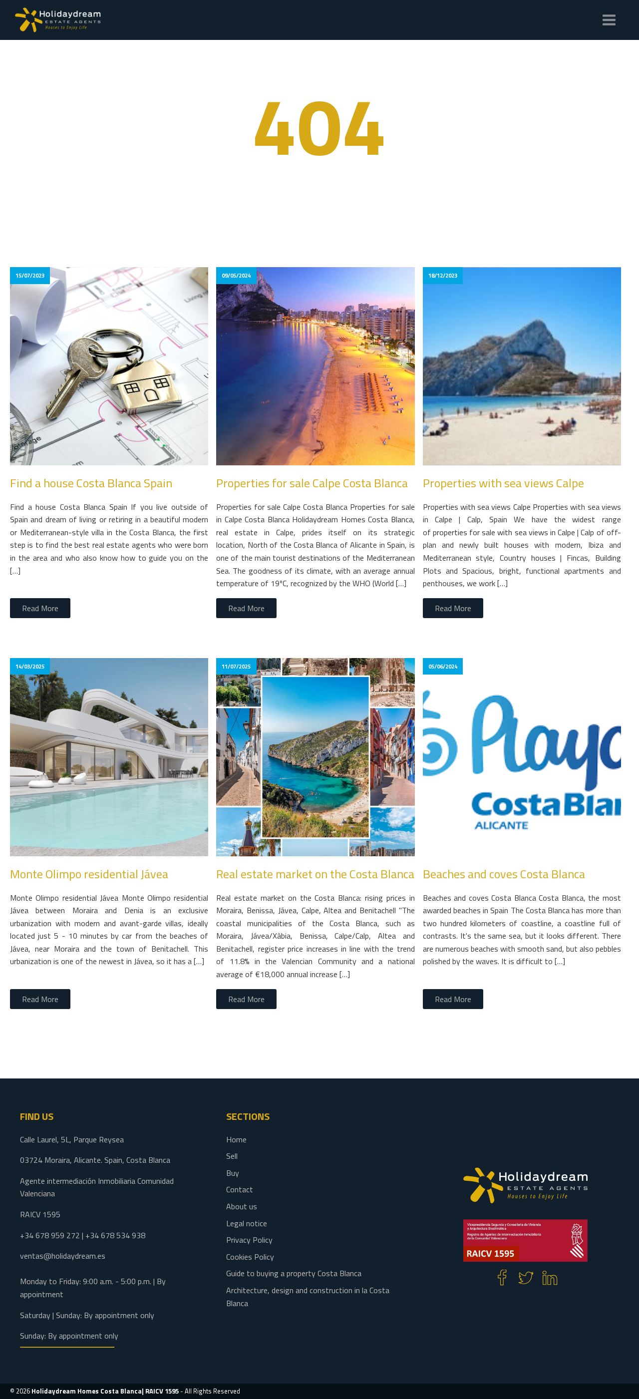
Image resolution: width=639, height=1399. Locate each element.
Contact (239, 1189)
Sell (232, 1156)
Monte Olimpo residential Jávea (89, 874)
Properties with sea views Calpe (503, 483)
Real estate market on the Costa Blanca (315, 874)
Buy (232, 1173)
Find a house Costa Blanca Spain (91, 483)
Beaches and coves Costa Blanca (504, 874)
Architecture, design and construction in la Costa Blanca (307, 1296)
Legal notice (246, 1223)
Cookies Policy (250, 1257)
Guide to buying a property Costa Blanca (293, 1273)
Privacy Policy (249, 1240)
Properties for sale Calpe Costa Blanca (312, 483)
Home (236, 1139)
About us (241, 1206)
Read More (40, 608)
